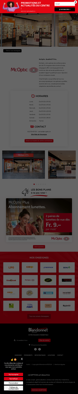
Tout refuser (13, 379)
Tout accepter (13, 374)
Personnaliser (13, 383)
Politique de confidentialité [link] (14, 388)
